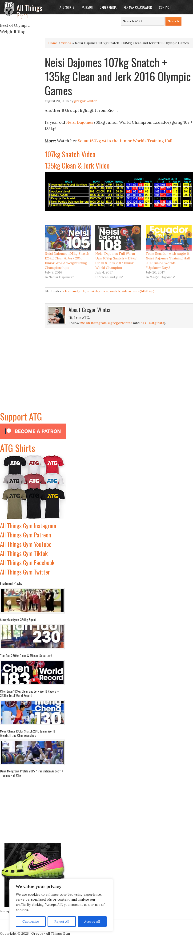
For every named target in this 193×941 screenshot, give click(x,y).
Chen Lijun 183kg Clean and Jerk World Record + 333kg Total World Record (29, 693)
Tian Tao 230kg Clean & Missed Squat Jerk (26, 655)
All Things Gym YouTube (26, 544)
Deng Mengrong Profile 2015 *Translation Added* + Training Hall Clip (31, 773)
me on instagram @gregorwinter (106, 323)
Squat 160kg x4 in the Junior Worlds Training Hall (125, 140)
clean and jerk (74, 291)
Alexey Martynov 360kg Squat (18, 619)
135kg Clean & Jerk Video (77, 165)
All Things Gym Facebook (27, 562)
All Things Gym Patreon (25, 534)
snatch (114, 291)
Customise (30, 921)
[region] (61, 905)
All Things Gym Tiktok (24, 553)
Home (53, 43)
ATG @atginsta (152, 323)
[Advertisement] (33, 380)
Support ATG (21, 416)
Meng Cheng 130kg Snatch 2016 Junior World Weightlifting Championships (27, 733)
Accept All (92, 921)
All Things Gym (29, 11)
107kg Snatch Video (70, 154)
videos (66, 43)
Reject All (61, 921)
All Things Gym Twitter (25, 571)
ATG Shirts (17, 448)
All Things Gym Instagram (28, 525)
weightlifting (143, 291)
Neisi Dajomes (79, 122)
